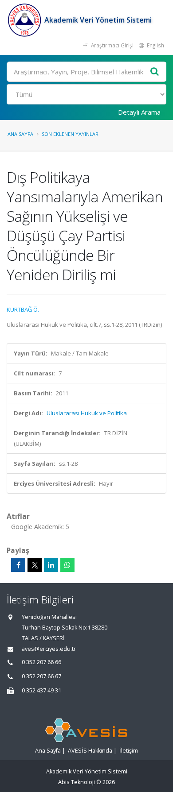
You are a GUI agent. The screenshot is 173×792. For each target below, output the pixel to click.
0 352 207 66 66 (41, 662)
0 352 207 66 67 (41, 676)
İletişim (128, 750)
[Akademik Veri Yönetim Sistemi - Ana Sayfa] (25, 20)
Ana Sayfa (20, 134)
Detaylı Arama (139, 112)
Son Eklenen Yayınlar (70, 134)
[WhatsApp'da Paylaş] (67, 565)
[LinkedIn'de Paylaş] (51, 565)
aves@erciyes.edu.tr (49, 649)
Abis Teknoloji (76, 782)
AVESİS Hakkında (90, 750)
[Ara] (154, 72)
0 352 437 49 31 (41, 690)
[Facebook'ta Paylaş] (18, 565)
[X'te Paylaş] (35, 565)
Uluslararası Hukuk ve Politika (87, 413)
